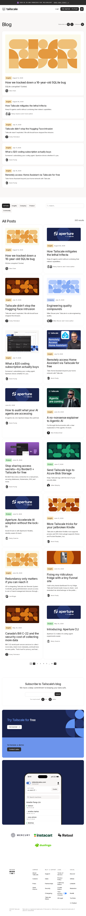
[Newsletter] (68, 24)
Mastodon (73, 888)
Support (47, 874)
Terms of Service (60, 874)
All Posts (6, 206)
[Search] (47, 206)
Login (57, 9)
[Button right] (55, 664)
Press (34, 883)
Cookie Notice (59, 888)
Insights (14, 206)
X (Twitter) (73, 903)
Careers (35, 879)
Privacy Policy (59, 879)
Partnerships (49, 883)
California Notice (60, 884)
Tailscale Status (48, 898)
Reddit (72, 893)
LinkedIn (72, 883)
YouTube (73, 898)
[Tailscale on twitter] (82, 24)
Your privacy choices (60, 893)
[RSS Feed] (72, 24)
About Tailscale (35, 874)
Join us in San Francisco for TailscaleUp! (44, 2)
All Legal (60, 898)
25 (52, 663)
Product (32, 206)
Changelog (48, 893)
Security (47, 888)
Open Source (35, 888)
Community (7, 210)
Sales (46, 879)
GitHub (72, 879)
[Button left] (31, 664)
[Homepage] (15, 871)
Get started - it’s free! (70, 9)
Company (23, 206)
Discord (72, 874)
